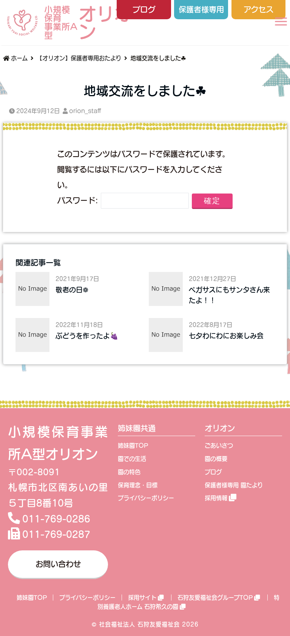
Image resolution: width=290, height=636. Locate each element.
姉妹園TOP (133, 445)
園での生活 (132, 459)
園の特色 (129, 472)
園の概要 (216, 459)
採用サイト (142, 598)
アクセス (258, 9)
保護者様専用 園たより (234, 485)
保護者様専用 (201, 9)
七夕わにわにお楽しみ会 (226, 335)
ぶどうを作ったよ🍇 (87, 335)
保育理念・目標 (137, 485)
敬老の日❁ (72, 289)
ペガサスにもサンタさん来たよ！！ (229, 295)
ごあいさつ (219, 445)
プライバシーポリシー (146, 498)
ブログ (144, 9)
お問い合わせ (58, 564)
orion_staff (85, 111)
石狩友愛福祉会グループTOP (215, 598)
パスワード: (79, 200)
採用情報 (216, 498)
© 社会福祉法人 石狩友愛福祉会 (136, 624)
